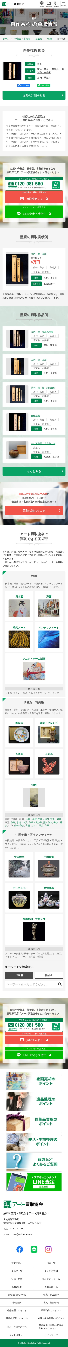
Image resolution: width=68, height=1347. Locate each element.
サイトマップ (51, 1335)
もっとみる (34, 471)
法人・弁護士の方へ (17, 1326)
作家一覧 (51, 1263)
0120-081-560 (17, 1228)
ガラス (34, 825)
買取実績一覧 (51, 1286)
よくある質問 (51, 1270)
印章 (47, 825)
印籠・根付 (43, 819)
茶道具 (55, 69)
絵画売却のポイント (51, 1310)
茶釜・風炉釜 (35, 822)
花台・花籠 (55, 819)
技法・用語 (16, 1278)
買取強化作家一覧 (17, 1294)
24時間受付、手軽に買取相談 (34, 192)
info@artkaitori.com (22, 1234)
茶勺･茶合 (19, 825)
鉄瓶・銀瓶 (31, 819)
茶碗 (13, 822)
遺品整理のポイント (17, 1310)
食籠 (27, 825)
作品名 (49, 975)
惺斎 (39, 64)
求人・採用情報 (51, 1302)
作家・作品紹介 (51, 1294)
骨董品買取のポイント (17, 1318)
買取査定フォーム (51, 1278)
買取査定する (34, 199)
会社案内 (16, 1302)
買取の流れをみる (34, 510)
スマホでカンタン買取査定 (34, 207)
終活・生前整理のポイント (51, 1318)
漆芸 (41, 825)
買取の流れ (16, 1263)
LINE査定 (17, 1286)
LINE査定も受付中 (34, 213)
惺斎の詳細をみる (34, 95)
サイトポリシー (17, 1335)
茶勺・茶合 (43, 69)
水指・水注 (22, 822)
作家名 (19, 975)
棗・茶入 (47, 822)
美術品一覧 (16, 1270)
